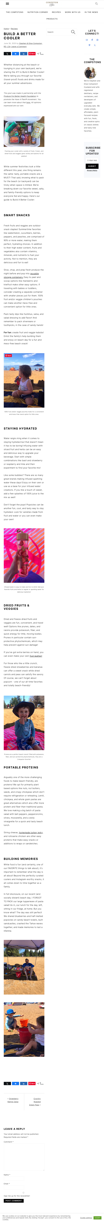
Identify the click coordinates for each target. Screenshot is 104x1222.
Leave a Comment (19, 47)
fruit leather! (36, 656)
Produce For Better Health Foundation (20, 96)
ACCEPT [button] (97, 1218)
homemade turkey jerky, (31, 832)
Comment (9, 1142)
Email (7, 1184)
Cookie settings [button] (86, 1218)
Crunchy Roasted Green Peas (35, 1102)
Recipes (14, 29)
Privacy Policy (92, 170)
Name (7, 1175)
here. (28, 102)
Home (6, 29)
